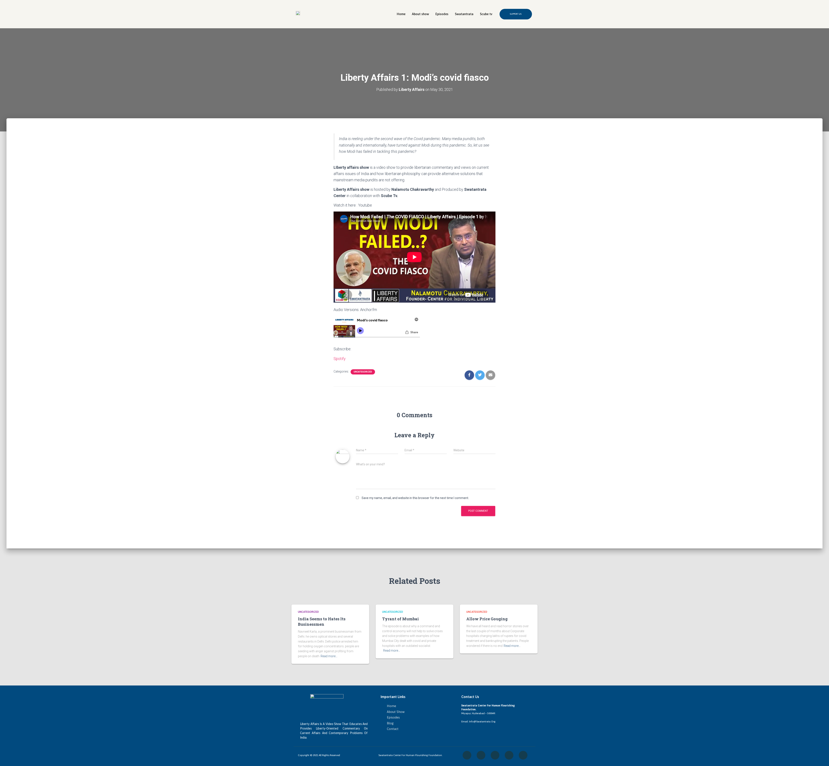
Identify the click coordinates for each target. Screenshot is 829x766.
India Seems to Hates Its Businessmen (321, 621)
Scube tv (486, 14)
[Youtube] (523, 755)
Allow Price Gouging (487, 618)
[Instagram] (481, 755)
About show (420, 14)
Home (401, 14)
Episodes (441, 14)
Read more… (329, 656)
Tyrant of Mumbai (400, 618)
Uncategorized (363, 372)
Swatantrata (464, 14)
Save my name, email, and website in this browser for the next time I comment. (415, 498)
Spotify (340, 358)
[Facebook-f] (467, 755)
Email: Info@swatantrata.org (478, 721)
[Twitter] (495, 755)
